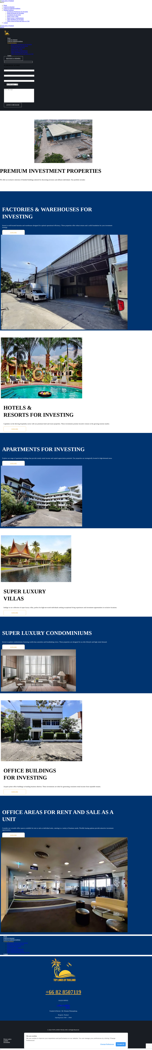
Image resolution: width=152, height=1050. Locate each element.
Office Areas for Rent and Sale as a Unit (18, 21)
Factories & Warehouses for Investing (17, 11)
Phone (5, 79)
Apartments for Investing (14, 15)
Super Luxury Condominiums (15, 18)
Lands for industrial (9, 7)
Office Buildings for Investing (15, 19)
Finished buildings (9, 10)
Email (5, 74)
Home (5, 5)
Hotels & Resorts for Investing (15, 13)
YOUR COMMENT (10, 88)
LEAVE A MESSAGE (12, 105)
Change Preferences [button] (107, 1044)
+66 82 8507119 (63, 992)
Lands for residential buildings (12, 8)
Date (5, 84)
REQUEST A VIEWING (13, 58)
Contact (6, 22)
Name (5, 69)
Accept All (120, 1044)
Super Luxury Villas (12, 16)
